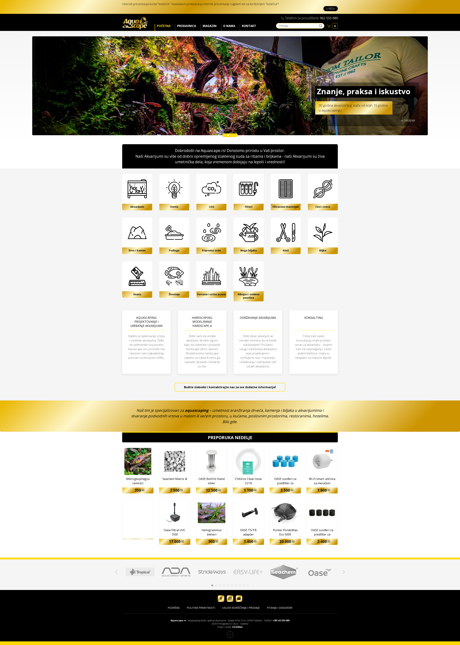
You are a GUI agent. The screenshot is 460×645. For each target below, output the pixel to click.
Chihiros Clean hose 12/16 (248, 481)
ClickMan (237, 626)
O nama (229, 26)
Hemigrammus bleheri (212, 532)
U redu (330, 8)
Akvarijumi (137, 206)
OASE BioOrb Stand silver (212, 481)
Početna (164, 26)
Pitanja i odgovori (279, 607)
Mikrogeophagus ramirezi (138, 481)
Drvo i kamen (137, 250)
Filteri (248, 206)
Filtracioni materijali (286, 206)
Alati (286, 250)
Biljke (322, 250)
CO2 (211, 206)
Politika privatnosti (201, 607)
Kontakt (249, 26)
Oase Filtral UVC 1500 (174, 532)
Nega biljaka (248, 250)
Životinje (174, 294)
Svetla (174, 206)
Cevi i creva (322, 206)
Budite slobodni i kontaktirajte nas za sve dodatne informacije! (230, 387)
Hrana (137, 294)
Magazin (210, 26)
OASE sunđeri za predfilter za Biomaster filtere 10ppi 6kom (285, 481)
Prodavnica (186, 26)
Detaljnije (409, 120)
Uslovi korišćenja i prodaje (241, 607)
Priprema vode (211, 250)
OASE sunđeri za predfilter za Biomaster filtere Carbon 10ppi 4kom (322, 532)
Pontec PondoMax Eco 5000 (285, 532)
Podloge (174, 250)
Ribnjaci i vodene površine (248, 296)
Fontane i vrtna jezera (211, 294)
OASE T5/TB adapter (248, 532)
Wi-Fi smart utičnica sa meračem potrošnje (322, 481)
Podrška (174, 607)
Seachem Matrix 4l (174, 479)
